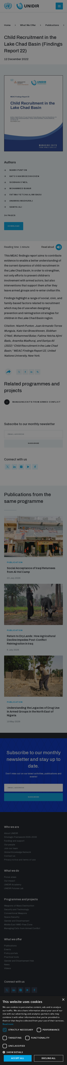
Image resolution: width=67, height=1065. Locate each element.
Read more (8, 1024)
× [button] (63, 999)
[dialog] (33, 1030)
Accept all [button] (17, 1058)
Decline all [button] (48, 1058)
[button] (33, 1052)
